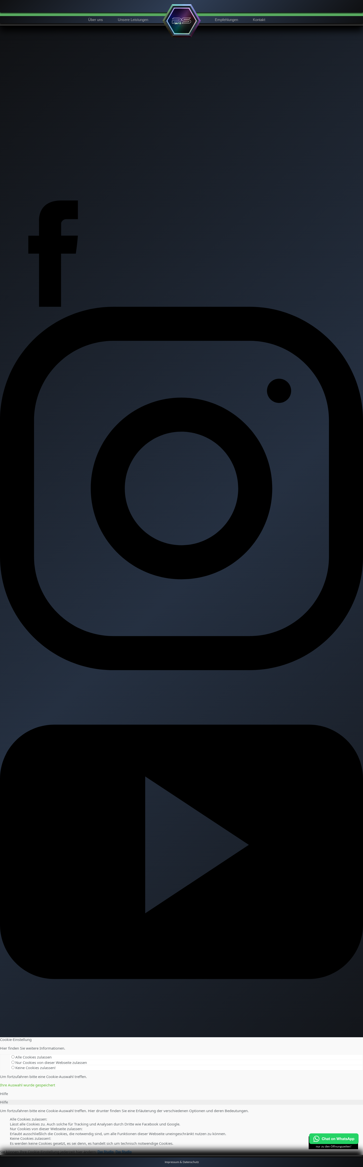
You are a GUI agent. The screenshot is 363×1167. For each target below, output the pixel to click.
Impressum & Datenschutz (182, 1162)
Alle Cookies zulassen (33, 1057)
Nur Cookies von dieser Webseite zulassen (51, 1062)
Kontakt (259, 20)
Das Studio (106, 1152)
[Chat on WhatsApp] (334, 1143)
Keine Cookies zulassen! (35, 1067)
